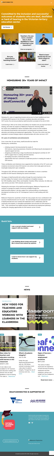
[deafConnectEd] (7, 3)
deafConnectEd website (8, 190)
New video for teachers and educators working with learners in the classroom (13, 313)
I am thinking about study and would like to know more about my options (24, 242)
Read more (12, 376)
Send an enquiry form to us (10, 441)
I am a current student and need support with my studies (22, 227)
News (2, 334)
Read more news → (47, 380)
